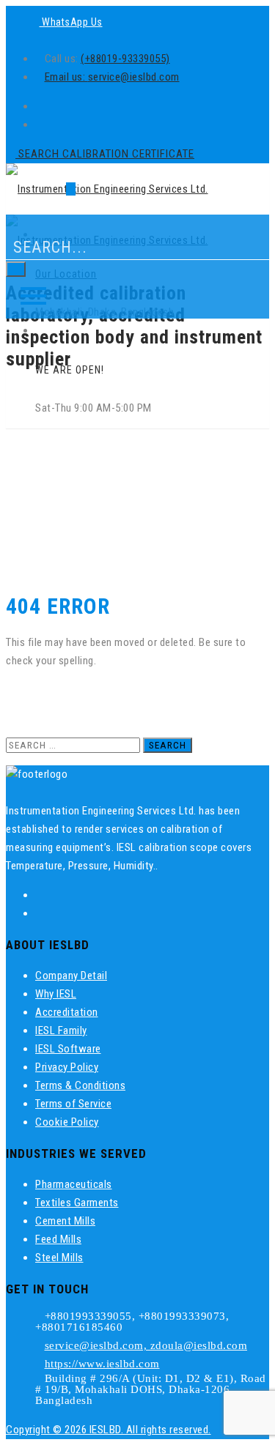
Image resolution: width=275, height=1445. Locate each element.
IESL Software (68, 1048)
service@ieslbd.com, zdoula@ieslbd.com (146, 1345)
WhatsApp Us (71, 22)
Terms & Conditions (80, 1085)
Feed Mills (58, 1239)
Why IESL (55, 993)
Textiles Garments (77, 1202)
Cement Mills (65, 1220)
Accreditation (66, 1012)
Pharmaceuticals (73, 1184)
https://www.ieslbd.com (102, 1364)
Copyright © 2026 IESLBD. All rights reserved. (108, 1429)
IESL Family (61, 1030)
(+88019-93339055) (125, 58)
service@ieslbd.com (134, 76)
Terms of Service (73, 1103)
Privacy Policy (66, 1067)
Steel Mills (59, 1257)
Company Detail (71, 975)
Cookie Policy (67, 1122)
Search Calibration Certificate (104, 153)
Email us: (66, 76)
